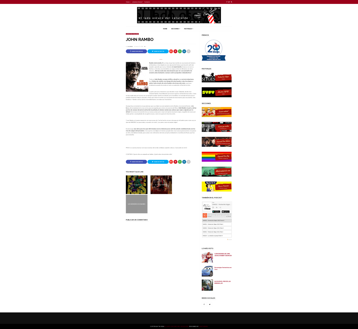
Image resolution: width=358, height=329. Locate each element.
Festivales (188, 29)
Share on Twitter (159, 51)
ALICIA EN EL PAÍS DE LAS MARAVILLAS (222, 282)
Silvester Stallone (132, 33)
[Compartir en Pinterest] (189, 51)
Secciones (175, 29)
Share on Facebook (137, 51)
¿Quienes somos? (137, 2)
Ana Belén (130, 46)
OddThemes (203, 326)
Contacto (147, 2)
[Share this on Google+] (171, 51)
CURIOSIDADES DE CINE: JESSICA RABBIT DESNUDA (223, 254)
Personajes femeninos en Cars (223, 268)
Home (127, 2)
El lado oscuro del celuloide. (177, 326)
